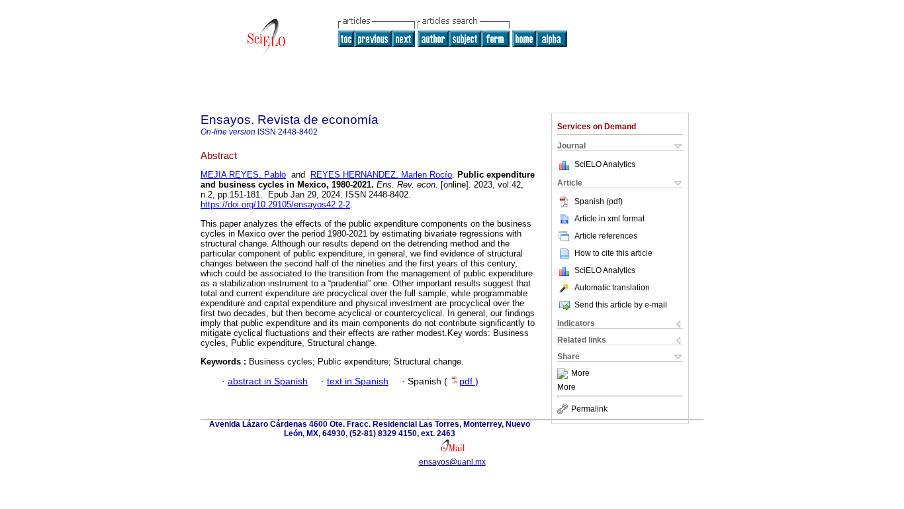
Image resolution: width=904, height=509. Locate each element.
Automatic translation (612, 287)
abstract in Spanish (268, 381)
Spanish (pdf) (598, 201)
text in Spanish (357, 381)
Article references (605, 236)
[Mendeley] (564, 373)
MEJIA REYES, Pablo (243, 175)
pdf (467, 381)
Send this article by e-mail (620, 305)
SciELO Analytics (604, 164)
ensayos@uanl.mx (452, 462)
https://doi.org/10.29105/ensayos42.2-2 (275, 204)
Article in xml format (609, 218)
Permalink (589, 409)
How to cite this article (613, 253)
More (580, 373)
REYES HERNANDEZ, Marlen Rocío (381, 175)
